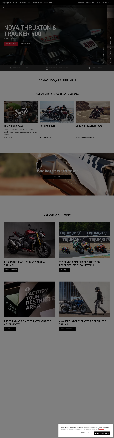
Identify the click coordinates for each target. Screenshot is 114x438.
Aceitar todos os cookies (102, 433)
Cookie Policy (101, 429)
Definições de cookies (85, 433)
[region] (85, 430)
